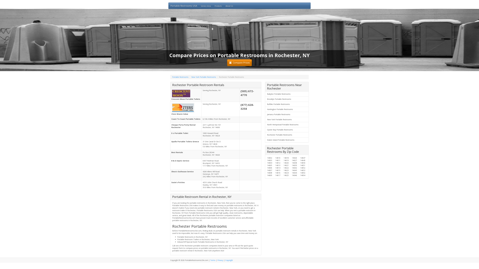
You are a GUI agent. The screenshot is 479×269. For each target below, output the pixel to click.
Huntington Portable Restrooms (280, 109)
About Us (229, 6)
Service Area (206, 6)
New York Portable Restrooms (203, 77)
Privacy (220, 260)
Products (218, 6)
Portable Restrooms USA (183, 5)
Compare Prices (241, 62)
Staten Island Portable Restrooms (280, 140)
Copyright (229, 260)
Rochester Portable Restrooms (279, 135)
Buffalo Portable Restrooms (278, 104)
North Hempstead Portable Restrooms (283, 124)
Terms (212, 260)
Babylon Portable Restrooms (279, 94)
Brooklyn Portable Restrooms (279, 99)
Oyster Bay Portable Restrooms (280, 130)
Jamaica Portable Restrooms (278, 114)
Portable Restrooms (180, 77)
